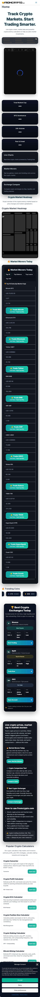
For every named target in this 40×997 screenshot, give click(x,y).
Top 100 (8, 279)
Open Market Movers (15, 761)
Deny (20, 985)
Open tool (32, 871)
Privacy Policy (23, 994)
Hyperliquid (11, 523)
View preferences (20, 990)
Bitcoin (10, 288)
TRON (9, 494)
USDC (10, 435)
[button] (37, 964)
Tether (10, 347)
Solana (9, 464)
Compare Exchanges (14, 802)
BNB (9, 376)
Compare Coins (13, 781)
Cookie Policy (15, 994)
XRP (8, 406)
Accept (20, 980)
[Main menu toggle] (36, 3)
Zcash (9, 552)
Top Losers (29, 274)
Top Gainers (18, 274)
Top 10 (8, 274)
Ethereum (10, 318)
